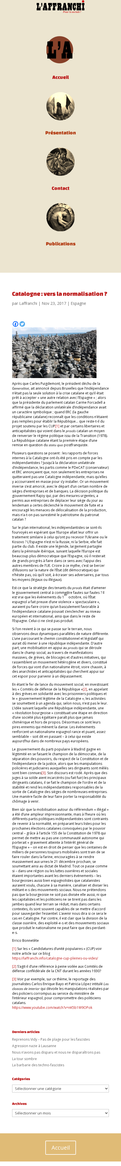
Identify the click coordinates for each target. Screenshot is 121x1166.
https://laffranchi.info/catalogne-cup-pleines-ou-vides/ (55, 958)
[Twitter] (22, 324)
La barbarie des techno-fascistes (38, 1065)
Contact (61, 188)
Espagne (78, 303)
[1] (57, 426)
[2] (85, 689)
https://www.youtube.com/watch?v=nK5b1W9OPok (52, 1007)
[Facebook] (15, 324)
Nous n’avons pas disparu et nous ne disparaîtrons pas (56, 1052)
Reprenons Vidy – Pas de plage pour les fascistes (51, 1039)
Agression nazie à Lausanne (34, 1045)
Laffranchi (28, 303)
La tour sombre (24, 1058)
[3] (43, 772)
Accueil (60, 1147)
